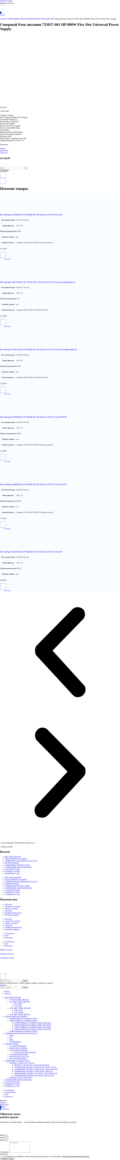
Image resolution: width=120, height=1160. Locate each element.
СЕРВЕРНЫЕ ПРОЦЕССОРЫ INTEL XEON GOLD (35, 1067)
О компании (10, 933)
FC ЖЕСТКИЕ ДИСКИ (18, 1000)
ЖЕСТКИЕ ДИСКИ (13, 857)
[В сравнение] (3, 181)
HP (10, 1038)
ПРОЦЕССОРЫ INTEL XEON (21, 1063)
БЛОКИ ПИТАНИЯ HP (44, 19)
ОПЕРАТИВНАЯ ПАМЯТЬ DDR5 (23, 1031)
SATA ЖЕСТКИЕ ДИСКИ (20, 1008)
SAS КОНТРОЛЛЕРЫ (18, 1050)
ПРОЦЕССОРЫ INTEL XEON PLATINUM (31, 1065)
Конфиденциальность (13, 913)
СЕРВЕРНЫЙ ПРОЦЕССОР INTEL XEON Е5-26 (34, 1076)
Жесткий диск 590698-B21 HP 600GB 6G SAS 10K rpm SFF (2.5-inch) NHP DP (33, 484)
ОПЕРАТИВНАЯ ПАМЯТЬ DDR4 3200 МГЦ (32, 1029)
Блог (6, 936)
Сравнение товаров (12, 906)
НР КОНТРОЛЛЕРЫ (17, 1059)
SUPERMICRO (15, 1042)
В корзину (4, 170)
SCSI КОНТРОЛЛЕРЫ (18, 1055)
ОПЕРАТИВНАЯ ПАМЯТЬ (16, 859)
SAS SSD (18, 1006)
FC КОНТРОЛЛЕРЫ (17, 1046)
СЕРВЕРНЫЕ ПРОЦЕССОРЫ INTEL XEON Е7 (33, 1071)
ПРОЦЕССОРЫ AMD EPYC (21, 1078)
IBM (11, 1040)
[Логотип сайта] (8, 10)
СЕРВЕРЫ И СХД (12, 874)
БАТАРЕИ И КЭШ (12, 869)
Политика (4, 1154)
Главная (3, 19)
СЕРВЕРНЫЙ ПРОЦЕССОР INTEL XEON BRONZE (35, 1074)
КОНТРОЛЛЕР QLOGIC (19, 1057)
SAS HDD (18, 1004)
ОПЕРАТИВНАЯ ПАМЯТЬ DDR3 (23, 1019)
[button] (5, 259)
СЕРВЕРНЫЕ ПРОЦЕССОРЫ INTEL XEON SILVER (36, 1069)
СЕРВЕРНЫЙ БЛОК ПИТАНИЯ (20, 19)
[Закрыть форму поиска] (3, 976)
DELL (11, 1036)
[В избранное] (3, 175)
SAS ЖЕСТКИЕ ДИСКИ (19, 1002)
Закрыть (3, 985)
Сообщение (5, 1152)
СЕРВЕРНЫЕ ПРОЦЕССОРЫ (17, 865)
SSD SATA (18, 1010)
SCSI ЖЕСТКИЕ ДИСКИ (19, 1015)
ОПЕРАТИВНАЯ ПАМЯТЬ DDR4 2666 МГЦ (32, 1025)
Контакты (9, 938)
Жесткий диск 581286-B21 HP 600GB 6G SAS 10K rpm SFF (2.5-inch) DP (31, 215)
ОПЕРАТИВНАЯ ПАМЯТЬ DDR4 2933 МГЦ (32, 1027)
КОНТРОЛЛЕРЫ (12, 863)
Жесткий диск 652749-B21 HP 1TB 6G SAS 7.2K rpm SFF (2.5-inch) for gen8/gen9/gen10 (37, 282)
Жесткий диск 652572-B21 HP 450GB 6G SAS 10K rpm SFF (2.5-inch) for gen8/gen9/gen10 (38, 350)
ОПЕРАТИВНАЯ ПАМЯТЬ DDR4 (23, 1021)
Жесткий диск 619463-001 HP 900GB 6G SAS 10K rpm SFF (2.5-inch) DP (31, 552)
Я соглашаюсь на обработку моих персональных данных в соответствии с (46, 1156)
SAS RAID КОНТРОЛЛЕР (25, 1052)
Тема (2, 1140)
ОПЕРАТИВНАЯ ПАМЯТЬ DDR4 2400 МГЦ (32, 1023)
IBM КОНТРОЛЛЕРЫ (18, 1048)
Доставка (8, 904)
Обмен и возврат (11, 909)
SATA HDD (18, 1012)
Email (2, 1138)
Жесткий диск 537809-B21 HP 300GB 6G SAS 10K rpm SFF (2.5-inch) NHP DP (33, 417)
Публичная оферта (12, 915)
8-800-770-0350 (6, 1)
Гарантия (8, 911)
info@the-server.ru (7, 954)
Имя (2, 1135)
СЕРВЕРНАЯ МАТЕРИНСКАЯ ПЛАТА (21, 861)
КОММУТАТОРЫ (12, 871)
